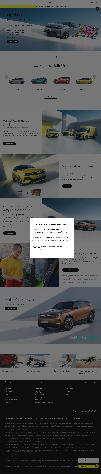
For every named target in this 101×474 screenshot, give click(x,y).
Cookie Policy (38, 246)
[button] (64, 221)
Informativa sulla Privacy (37, 249)
